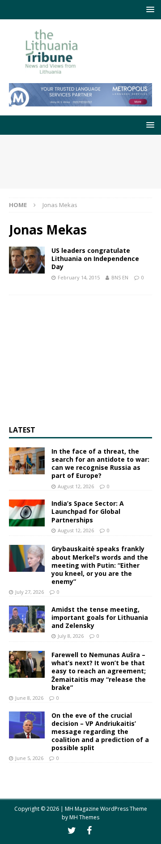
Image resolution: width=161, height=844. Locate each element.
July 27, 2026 (29, 591)
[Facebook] (89, 831)
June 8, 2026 (29, 697)
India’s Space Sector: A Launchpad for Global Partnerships (87, 511)
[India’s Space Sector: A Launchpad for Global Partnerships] (27, 512)
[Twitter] (72, 831)
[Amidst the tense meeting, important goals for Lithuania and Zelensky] (27, 618)
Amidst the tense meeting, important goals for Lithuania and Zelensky (99, 617)
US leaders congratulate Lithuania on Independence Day (95, 258)
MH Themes (84, 817)
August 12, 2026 (76, 486)
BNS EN (119, 277)
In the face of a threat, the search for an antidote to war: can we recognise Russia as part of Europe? (100, 463)
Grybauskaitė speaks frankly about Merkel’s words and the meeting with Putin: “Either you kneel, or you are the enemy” (99, 565)
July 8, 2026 (71, 635)
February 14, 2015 (79, 277)
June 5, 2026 (29, 758)
